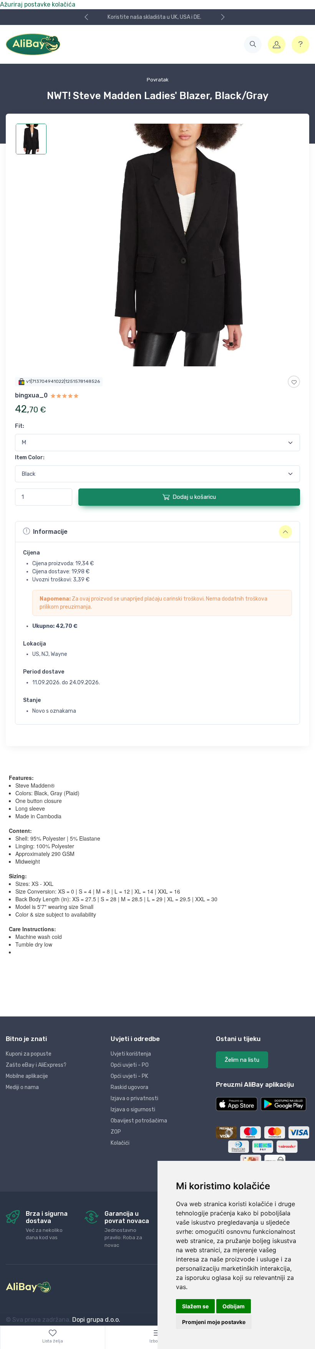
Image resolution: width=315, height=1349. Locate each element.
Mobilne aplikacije (27, 1076)
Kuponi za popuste (28, 1054)
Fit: (19, 426)
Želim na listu (242, 1059)
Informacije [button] (50, 531)
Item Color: (30, 457)
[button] (253, 44)
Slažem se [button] (195, 1306)
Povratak (158, 80)
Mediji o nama (22, 1087)
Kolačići (120, 1143)
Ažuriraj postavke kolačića (37, 4)
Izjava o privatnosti (134, 1098)
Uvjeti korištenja (131, 1054)
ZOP (116, 1132)
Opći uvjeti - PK (129, 1076)
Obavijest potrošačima (139, 1120)
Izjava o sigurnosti (133, 1109)
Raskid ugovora (129, 1087)
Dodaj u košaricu (194, 496)
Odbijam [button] (233, 1306)
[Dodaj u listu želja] (294, 382)
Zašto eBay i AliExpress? (36, 1065)
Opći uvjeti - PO (130, 1065)
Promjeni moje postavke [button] (213, 1322)
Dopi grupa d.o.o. (96, 1319)
